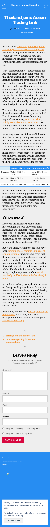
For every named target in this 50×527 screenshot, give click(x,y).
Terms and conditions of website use (12, 461)
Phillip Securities (11, 122)
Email (5, 405)
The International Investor (25, 5)
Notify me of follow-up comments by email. (22, 428)
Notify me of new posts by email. (18, 433)
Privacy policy (6, 457)
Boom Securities (29, 122)
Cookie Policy (17, 515)
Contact (4, 464)
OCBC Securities (33, 119)
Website (5, 417)
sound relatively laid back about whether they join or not (24, 275)
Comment (7, 370)
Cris (18, 29)
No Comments (27, 33)
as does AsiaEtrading (13, 320)
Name (5, 394)
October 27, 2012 (32, 29)
